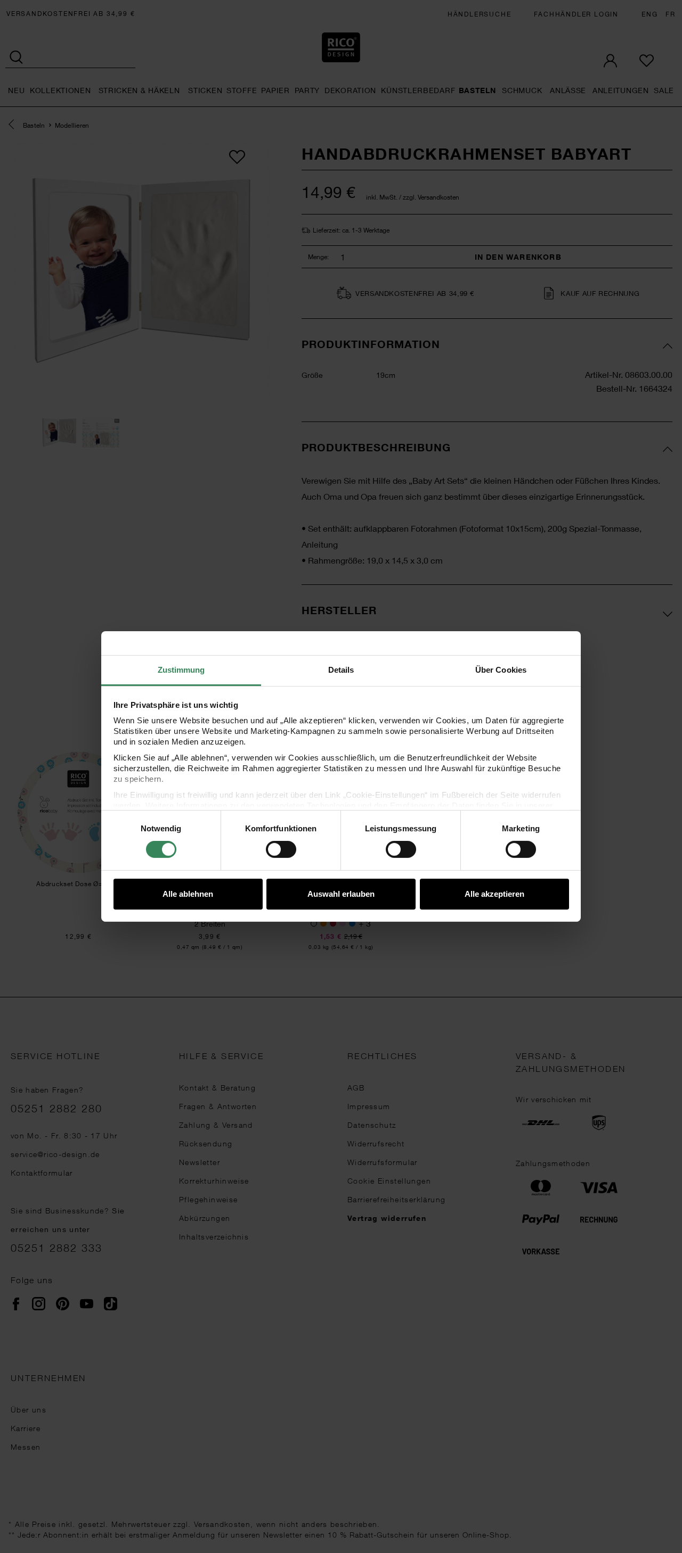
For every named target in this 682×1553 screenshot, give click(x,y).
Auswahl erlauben (341, 893)
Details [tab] (341, 669)
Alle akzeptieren (494, 893)
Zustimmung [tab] (181, 669)
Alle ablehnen (188, 893)
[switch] (281, 849)
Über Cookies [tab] (500, 669)
